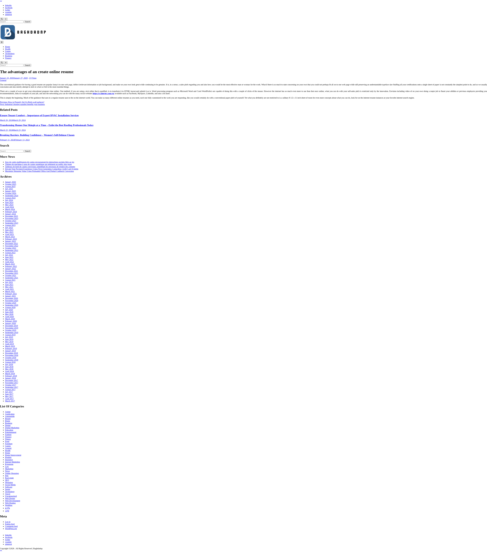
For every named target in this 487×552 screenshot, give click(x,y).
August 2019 (10, 335)
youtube (8, 12)
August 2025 (10, 186)
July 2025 (9, 189)
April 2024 (9, 207)
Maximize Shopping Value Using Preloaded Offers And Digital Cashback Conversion (39, 171)
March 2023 (10, 237)
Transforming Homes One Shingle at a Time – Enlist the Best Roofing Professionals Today (47, 125)
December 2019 (11, 326)
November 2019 (11, 328)
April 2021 (9, 289)
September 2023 (11, 223)
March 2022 (10, 264)
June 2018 (9, 367)
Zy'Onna (32, 78)
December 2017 (11, 380)
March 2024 (10, 209)
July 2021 (9, 282)
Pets (6, 476)
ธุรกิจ (7, 508)
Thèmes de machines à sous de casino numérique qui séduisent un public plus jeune (38, 164)
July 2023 (9, 228)
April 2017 (9, 399)
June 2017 (9, 394)
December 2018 (11, 353)
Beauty (8, 419)
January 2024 (10, 214)
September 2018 (11, 360)
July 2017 (9, 392)
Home (7, 47)
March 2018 (10, 374)
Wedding (8, 505)
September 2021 (11, 278)
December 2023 (11, 216)
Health (7, 49)
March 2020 (10, 319)
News (7, 471)
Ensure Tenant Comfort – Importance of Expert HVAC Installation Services (39, 115)
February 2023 (11, 239)
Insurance (9, 460)
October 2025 (10, 184)
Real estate (9, 478)
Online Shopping (12, 473)
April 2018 (9, 371)
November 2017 (11, 383)
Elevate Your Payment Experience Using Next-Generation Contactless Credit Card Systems (41, 169)
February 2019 (11, 348)
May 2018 (9, 369)
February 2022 (11, 266)
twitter (7, 10)
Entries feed (10, 524)
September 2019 (11, 332)
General (3, 80)
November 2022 (11, 246)
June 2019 (9, 339)
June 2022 (9, 257)
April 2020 (9, 316)
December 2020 (11, 298)
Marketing (9, 469)
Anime (8, 412)
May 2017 (9, 396)
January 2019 (10, 351)
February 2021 (11, 294)
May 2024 (9, 205)
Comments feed (11, 526)
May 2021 (9, 287)
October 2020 (10, 303)
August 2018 (10, 362)
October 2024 (10, 193)
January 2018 (10, 378)
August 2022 (10, 253)
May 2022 (9, 259)
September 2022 (11, 250)
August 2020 (10, 307)
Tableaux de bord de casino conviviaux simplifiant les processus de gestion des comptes (40, 167)
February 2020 (11, 321)
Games (8, 51)
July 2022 (9, 255)
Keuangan (9, 464)
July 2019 (9, 337)
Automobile (10, 416)
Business (8, 56)
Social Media (10, 485)
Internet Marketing (12, 462)
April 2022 (9, 262)
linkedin (8, 5)
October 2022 (10, 248)
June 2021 (9, 285)
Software (8, 487)
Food (7, 441)
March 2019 (10, 346)
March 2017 (10, 401)
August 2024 (10, 198)
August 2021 (10, 280)
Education (9, 430)
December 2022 (11, 243)
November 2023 (11, 218)
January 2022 (10, 269)
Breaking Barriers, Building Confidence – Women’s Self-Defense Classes (37, 135)
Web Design (10, 498)
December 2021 (11, 271)
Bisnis (7, 421)
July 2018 (9, 364)
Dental (7, 425)
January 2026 (10, 182)
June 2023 (9, 230)
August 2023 (10, 225)
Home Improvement (13, 455)
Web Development (12, 501)
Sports (7, 489)
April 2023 (9, 234)
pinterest (8, 14)
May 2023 (9, 232)
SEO (7, 480)
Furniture (8, 444)
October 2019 (10, 330)
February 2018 (11, 376)
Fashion (8, 434)
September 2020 (11, 305)
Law (7, 466)
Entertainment (10, 432)
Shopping (9, 482)
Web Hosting (10, 503)
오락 (7, 511)
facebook (8, 8)
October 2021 (10, 275)
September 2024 (11, 196)
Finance (8, 58)
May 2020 (9, 314)
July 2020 (9, 310)
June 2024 (9, 202)
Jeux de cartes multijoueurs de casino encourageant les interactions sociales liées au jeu (39, 162)
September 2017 (11, 387)
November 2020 (11, 301)
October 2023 (10, 221)
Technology (10, 53)
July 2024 (9, 200)
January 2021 (10, 296)
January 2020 (10, 323)
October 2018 (10, 358)
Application (9, 414)
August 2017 (10, 389)
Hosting (8, 457)
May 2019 (9, 342)
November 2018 (11, 355)
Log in (7, 522)
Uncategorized (11, 496)
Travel (7, 494)
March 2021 (10, 291)
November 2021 (11, 273)
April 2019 (9, 344)
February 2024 (11, 212)
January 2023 (10, 241)
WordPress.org (11, 529)
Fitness (8, 439)
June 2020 (9, 312)
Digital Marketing (12, 428)
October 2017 (10, 385)
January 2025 (10, 191)
